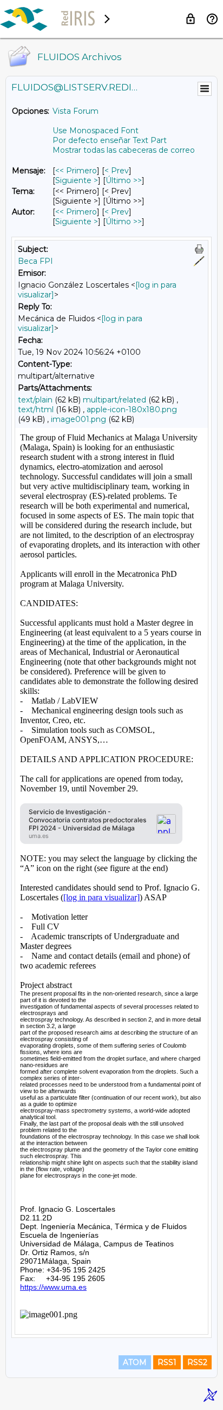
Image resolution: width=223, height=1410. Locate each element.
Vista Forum (76, 111)
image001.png (78, 419)
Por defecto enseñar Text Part (110, 140)
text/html (36, 409)
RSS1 (167, 1362)
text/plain (35, 400)
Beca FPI (35, 261)
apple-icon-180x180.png (132, 409)
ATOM (135, 1362)
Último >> (124, 180)
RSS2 (197, 1362)
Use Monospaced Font (96, 130)
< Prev (116, 171)
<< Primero (76, 171)
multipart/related (114, 400)
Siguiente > (76, 180)
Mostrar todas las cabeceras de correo (124, 150)
